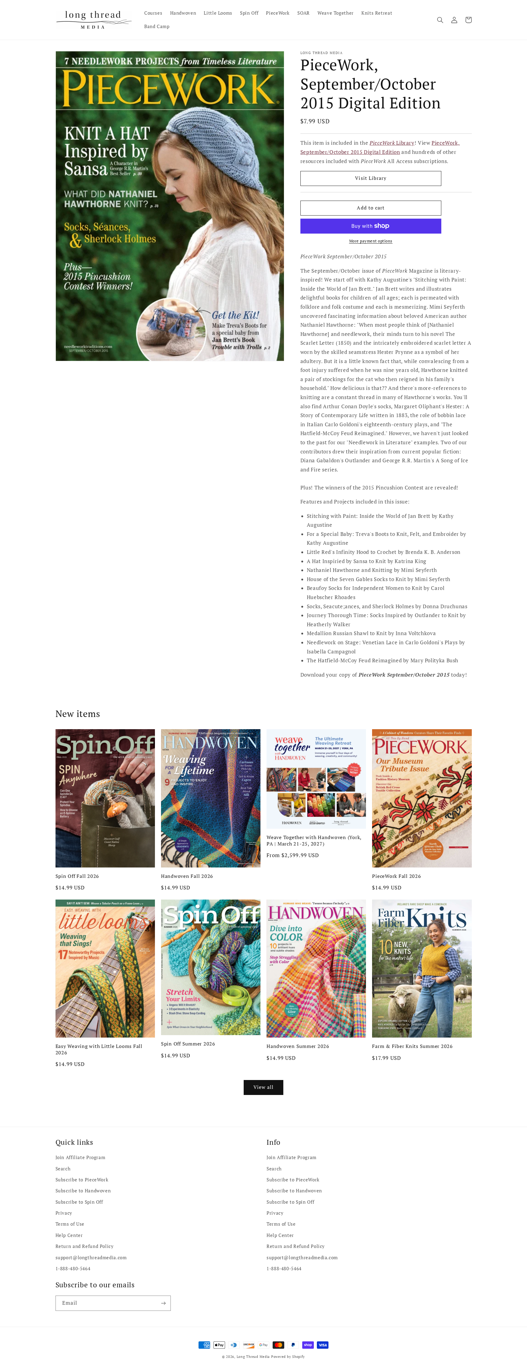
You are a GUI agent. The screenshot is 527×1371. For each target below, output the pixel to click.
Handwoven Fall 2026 (187, 876)
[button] (440, 20)
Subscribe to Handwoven (83, 1191)
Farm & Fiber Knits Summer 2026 (412, 1046)
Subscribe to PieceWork (82, 1180)
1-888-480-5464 (73, 1268)
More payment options (371, 241)
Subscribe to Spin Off (79, 1202)
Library (392, 143)
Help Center (69, 1235)
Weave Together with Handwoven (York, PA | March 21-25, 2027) (314, 840)
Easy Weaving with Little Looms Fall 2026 (99, 1049)
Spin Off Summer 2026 (188, 1044)
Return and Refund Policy (85, 1246)
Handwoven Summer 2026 (298, 1046)
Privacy (64, 1213)
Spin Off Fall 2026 (77, 876)
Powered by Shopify (288, 1357)
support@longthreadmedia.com (91, 1257)
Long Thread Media (253, 1357)
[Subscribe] (163, 1303)
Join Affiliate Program (81, 1157)
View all (263, 1087)
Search (63, 1169)
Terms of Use (70, 1224)
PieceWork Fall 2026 (396, 876)
